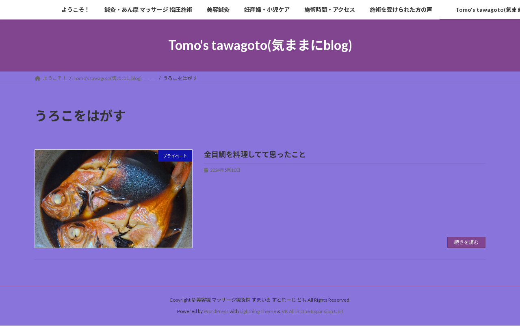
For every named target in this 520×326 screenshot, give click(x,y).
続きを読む (466, 242)
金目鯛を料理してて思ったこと (255, 154)
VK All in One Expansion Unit (312, 312)
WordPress (216, 312)
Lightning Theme (258, 312)
